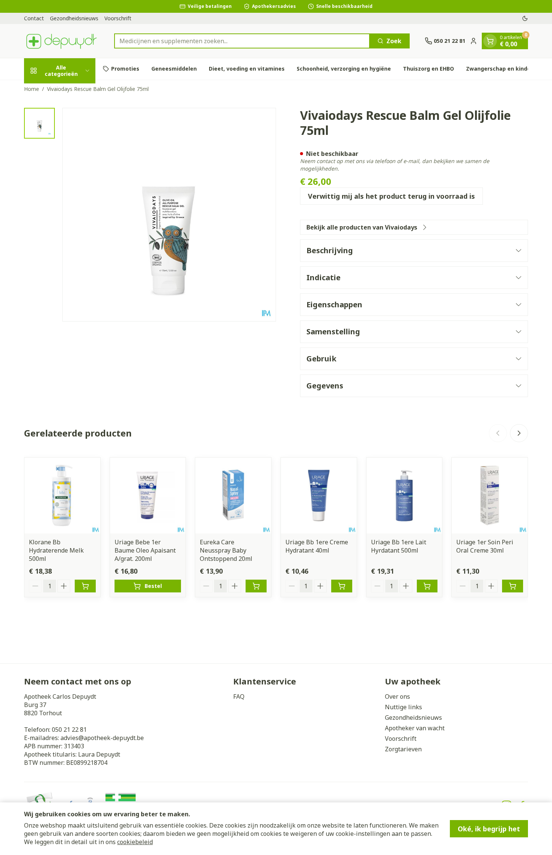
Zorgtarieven (403, 749)
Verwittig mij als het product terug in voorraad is (391, 196)
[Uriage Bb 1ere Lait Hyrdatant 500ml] (404, 495)
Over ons (397, 696)
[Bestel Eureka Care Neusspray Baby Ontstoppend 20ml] (256, 586)
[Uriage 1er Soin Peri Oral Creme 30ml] (490, 495)
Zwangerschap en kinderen (503, 68)
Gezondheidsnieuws (74, 18)
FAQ (238, 696)
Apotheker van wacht (415, 728)
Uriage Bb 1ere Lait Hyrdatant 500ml (398, 546)
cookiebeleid (135, 842)
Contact (34, 18)
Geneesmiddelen (174, 68)
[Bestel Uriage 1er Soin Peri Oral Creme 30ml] (512, 586)
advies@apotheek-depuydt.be (102, 738)
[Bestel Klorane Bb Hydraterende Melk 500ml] (85, 586)
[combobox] (242, 40)
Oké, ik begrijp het (489, 828)
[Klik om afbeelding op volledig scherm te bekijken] (169, 214)
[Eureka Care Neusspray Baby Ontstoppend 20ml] (233, 495)
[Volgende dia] (519, 433)
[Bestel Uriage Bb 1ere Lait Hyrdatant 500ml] (427, 586)
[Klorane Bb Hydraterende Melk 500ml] (62, 495)
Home (31, 88)
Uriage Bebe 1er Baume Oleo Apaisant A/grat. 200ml (145, 550)
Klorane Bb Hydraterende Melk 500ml (56, 550)
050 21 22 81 (69, 729)
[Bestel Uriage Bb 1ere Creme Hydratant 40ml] (341, 586)
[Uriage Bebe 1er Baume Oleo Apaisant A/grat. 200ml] (148, 495)
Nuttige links (403, 707)
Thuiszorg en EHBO (428, 68)
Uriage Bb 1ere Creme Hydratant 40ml (316, 546)
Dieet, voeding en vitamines (247, 68)
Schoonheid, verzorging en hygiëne (344, 68)
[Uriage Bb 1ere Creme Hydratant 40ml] (319, 495)
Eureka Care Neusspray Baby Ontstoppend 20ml (226, 550)
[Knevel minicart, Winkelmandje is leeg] (490, 41)
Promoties (125, 68)
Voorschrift (117, 18)
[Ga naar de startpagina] (61, 40)
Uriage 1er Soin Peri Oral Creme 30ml (484, 546)
